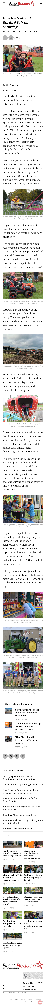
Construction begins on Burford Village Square (12, 945)
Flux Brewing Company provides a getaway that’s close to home (20, 791)
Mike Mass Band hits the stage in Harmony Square (27, 740)
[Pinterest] (16, 756)
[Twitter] (11, 37)
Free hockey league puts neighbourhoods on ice (33, 925)
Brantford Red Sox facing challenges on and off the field (23, 822)
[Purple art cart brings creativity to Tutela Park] (12, 915)
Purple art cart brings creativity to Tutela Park (12, 923)
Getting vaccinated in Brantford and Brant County (21, 800)
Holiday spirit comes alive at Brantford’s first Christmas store (19, 778)
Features (6, 31)
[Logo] (22, 3)
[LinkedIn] (4, 988)
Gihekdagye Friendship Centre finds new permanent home (28, 726)
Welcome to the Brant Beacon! (18, 828)
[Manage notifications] (40, 1002)
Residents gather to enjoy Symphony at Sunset (33, 877)
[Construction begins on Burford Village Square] (12, 936)
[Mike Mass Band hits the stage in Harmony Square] (8, 738)
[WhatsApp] (22, 756)
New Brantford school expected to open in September (27, 712)
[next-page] (8, 835)
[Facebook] (5, 37)
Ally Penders (12, 85)
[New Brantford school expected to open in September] (8, 711)
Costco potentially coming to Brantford (23, 784)
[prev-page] (4, 835)
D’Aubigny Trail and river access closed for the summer (33, 899)
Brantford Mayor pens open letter (20, 814)
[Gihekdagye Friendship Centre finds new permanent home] (8, 725)
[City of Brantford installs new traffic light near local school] (12, 890)
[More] (17, 37)
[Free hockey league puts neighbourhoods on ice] (33, 915)
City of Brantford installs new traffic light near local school (11, 900)
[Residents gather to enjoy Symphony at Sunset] (33, 869)
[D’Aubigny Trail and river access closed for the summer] (33, 890)
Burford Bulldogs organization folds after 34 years (21, 808)
